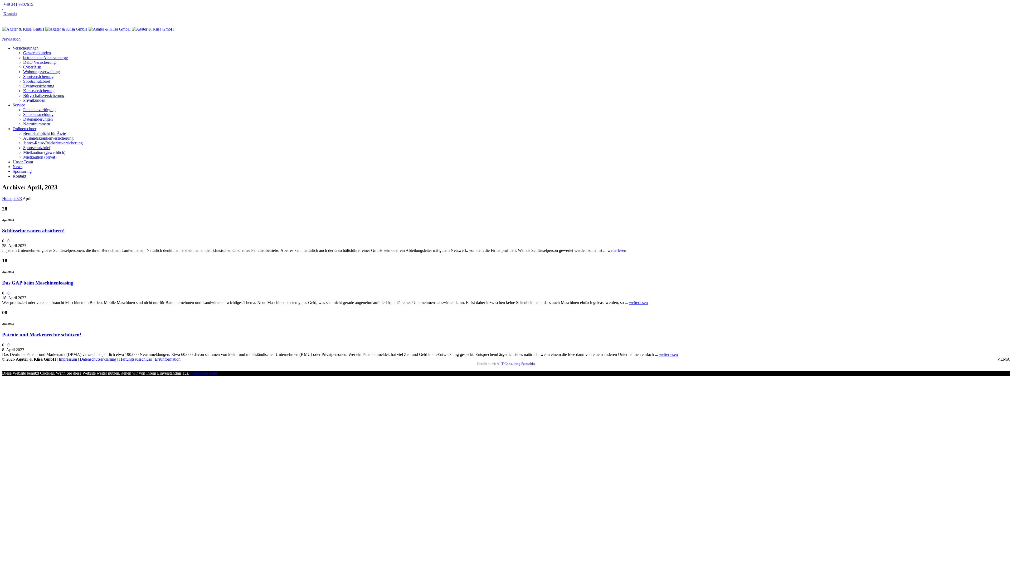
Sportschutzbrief (36, 81)
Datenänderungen (38, 119)
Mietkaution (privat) (39, 157)
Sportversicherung (38, 76)
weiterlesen (616, 250)
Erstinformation (168, 359)
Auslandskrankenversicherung (48, 138)
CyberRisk (32, 67)
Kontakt (10, 14)
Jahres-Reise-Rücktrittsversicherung (53, 143)
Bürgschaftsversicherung (43, 95)
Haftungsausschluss (135, 359)
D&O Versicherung (39, 62)
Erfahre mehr (206, 373)
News (17, 166)
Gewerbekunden (37, 53)
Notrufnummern (36, 124)
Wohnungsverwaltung (41, 72)
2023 (17, 198)
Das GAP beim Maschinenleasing (38, 283)
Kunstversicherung (39, 91)
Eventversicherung (38, 86)
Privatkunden (34, 100)
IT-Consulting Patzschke (518, 364)
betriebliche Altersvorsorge (45, 57)
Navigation (11, 39)
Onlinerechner (24, 128)
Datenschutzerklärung (98, 359)
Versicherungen (25, 48)
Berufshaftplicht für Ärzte (44, 133)
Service (19, 105)
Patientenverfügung (39, 109)
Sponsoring (22, 171)
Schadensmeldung (38, 114)
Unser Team (23, 162)
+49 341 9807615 (18, 4)
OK (192, 373)
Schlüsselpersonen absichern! (33, 230)
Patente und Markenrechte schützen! (41, 334)
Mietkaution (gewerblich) (44, 152)
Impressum (68, 359)
